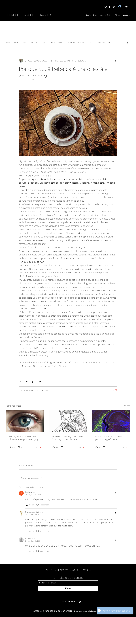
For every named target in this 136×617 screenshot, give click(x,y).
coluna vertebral (30, 42)
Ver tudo (126, 405)
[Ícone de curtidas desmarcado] (27, 504)
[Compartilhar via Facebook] (20, 382)
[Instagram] (105, 6)
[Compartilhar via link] (39, 382)
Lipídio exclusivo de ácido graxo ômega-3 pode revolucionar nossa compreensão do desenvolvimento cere (109, 438)
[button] (127, 43)
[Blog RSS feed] (80, 602)
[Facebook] (109, 6)
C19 (91, 42)
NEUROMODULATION (76, 42)
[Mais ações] (115, 60)
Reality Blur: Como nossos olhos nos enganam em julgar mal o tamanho (24, 438)
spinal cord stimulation (52, 42)
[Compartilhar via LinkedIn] (33, 382)
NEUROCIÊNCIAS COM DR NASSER (28, 15)
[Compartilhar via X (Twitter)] (26, 382)
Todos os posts (12, 42)
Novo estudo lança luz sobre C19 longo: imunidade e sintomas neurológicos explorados (67, 438)
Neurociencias (104, 42)
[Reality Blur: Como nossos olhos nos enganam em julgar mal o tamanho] (25, 421)
